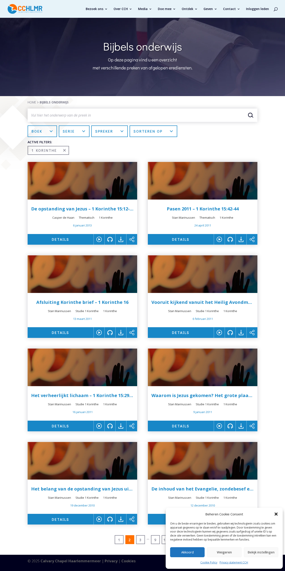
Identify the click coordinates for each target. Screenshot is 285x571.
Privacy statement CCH (234, 562)
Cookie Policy (208, 562)
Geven (208, 9)
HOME (32, 102)
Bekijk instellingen (261, 552)
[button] (276, 514)
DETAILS (60, 239)
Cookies (128, 561)
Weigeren (224, 552)
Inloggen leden (257, 9)
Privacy (111, 561)
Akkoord (187, 552)
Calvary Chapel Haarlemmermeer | (73, 561)
